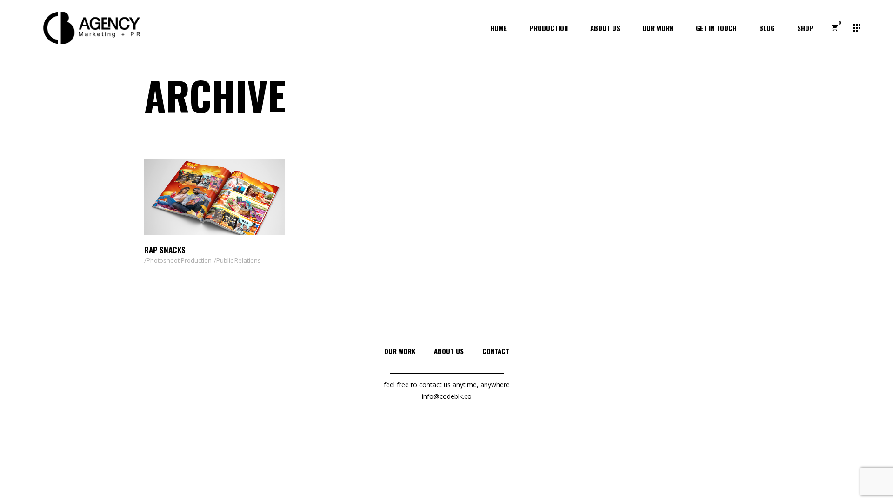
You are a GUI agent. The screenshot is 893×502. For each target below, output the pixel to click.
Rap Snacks (165, 250)
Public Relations (238, 260)
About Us (449, 351)
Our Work (399, 351)
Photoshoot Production (179, 260)
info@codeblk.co (447, 396)
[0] (834, 28)
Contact (495, 351)
